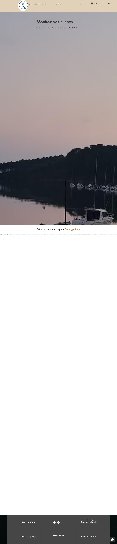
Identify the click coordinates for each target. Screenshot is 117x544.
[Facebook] (106, 3)
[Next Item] (112, 374)
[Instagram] (109, 3)
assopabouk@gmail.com (88, 536)
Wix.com (32, 537)
